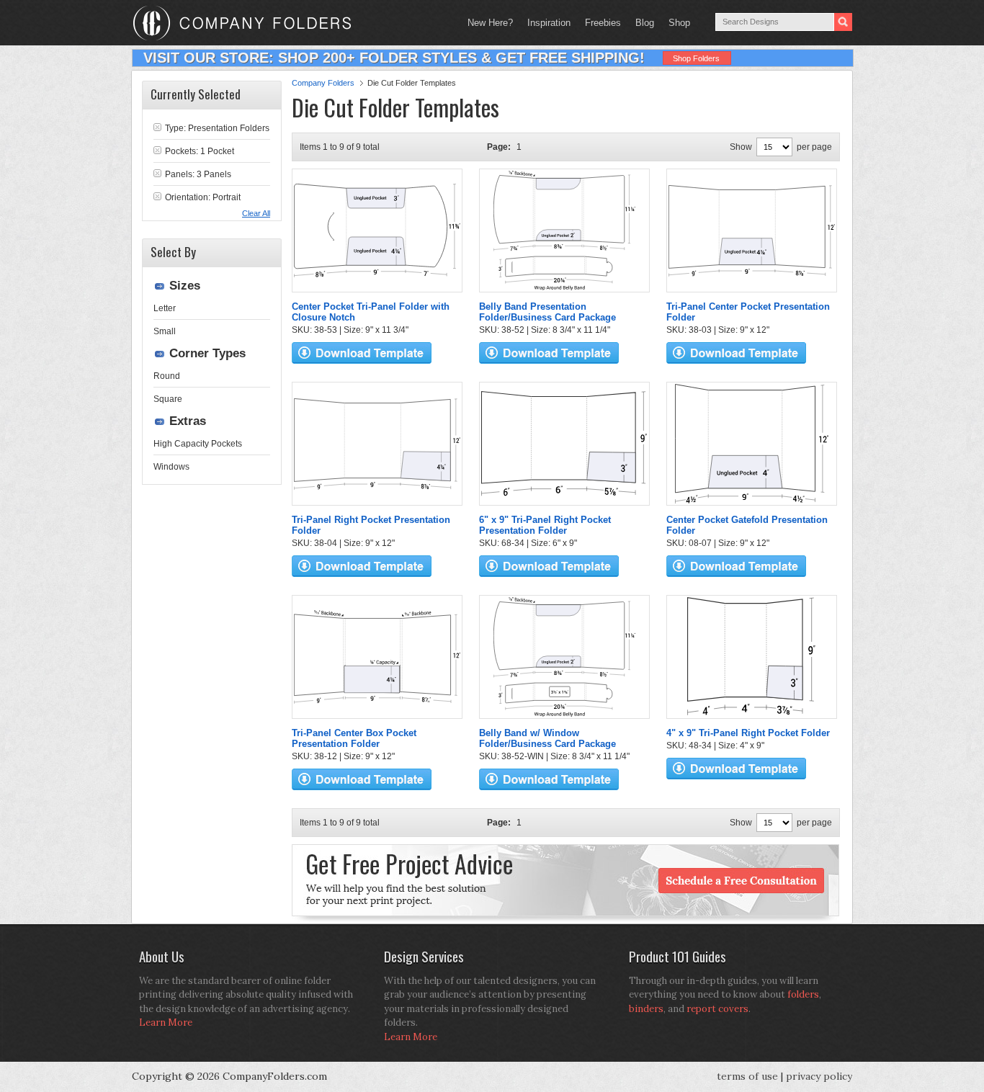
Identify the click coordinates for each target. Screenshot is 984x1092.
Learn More (165, 1022)
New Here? (490, 22)
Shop (675, 22)
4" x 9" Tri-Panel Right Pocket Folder (748, 733)
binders (646, 1009)
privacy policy (819, 1076)
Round (166, 376)
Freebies (599, 22)
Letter (164, 308)
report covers (717, 1009)
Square (167, 399)
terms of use (747, 1076)
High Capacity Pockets (197, 444)
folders (803, 994)
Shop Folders (696, 58)
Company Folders (323, 83)
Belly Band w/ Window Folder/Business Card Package (547, 738)
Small (164, 331)
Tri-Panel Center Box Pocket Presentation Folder (354, 738)
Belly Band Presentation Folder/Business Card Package (547, 312)
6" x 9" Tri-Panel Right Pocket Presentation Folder (545, 525)
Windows (171, 467)
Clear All (256, 213)
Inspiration (549, 22)
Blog (644, 22)
